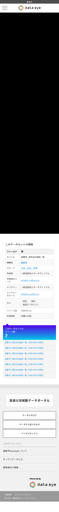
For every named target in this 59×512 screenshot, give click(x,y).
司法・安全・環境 (29, 267)
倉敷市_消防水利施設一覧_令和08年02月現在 (24, 342)
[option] (29, 400)
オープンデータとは (13, 459)
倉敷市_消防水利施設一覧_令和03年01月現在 (24, 369)
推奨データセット (30, 304)
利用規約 (8, 494)
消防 (33, 301)
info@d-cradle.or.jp (30, 280)
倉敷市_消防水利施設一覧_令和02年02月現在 (24, 375)
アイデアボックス (29, 433)
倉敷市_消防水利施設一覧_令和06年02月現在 (24, 353)
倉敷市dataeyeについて (15, 450)
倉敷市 (24, 262)
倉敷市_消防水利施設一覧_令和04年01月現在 (24, 364)
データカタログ (29, 415)
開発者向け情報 (10, 467)
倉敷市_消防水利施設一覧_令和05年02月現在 (24, 358)
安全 (25, 301)
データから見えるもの (29, 424)
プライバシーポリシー (23, 494)
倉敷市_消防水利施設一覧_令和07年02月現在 (24, 347)
